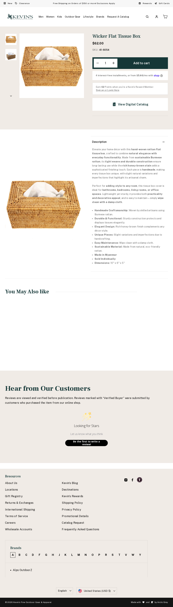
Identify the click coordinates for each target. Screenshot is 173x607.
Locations (11, 489)
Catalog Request (73, 522)
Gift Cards (164, 3)
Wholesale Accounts (18, 529)
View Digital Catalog (133, 104)
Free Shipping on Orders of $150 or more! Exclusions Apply (84, 3)
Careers (10, 522)
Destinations (70, 489)
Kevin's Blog (70, 483)
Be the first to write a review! (86, 443)
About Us (11, 483)
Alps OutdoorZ (22, 570)
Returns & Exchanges (19, 502)
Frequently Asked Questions (80, 529)
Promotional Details (75, 516)
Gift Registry (14, 496)
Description (99, 141)
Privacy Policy (71, 509)
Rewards (147, 3)
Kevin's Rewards (72, 496)
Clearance (24, 3)
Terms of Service (16, 516)
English (62, 590)
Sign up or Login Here (107, 90)
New (10, 3)
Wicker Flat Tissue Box (19, 337)
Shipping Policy (72, 502)
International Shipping (20, 509)
